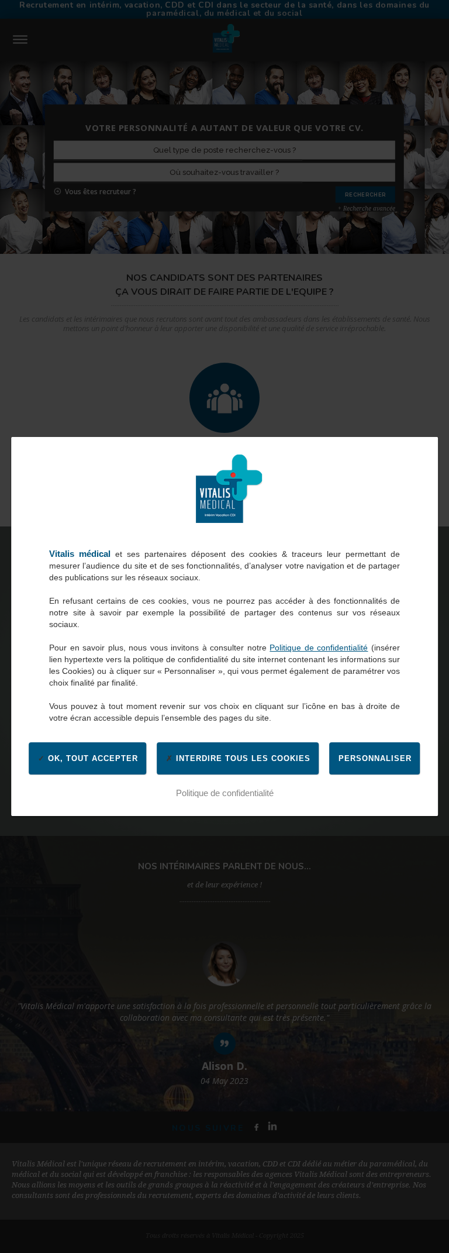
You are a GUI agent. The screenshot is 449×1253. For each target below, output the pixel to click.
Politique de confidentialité (319, 647)
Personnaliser (375, 758)
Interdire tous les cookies (241, 758)
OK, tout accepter (91, 758)
